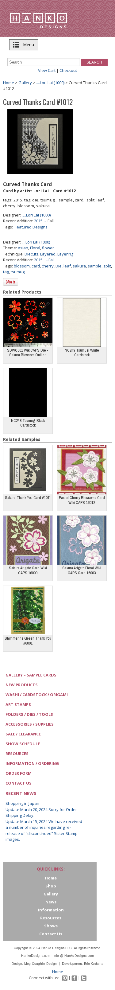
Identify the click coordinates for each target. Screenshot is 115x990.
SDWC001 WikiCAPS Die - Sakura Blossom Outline (27, 353)
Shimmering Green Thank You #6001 (28, 641)
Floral (35, 248)
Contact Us (19, 783)
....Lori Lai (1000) (36, 242)
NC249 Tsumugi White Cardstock (82, 353)
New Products (22, 685)
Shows (51, 926)
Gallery (25, 82)
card (36, 266)
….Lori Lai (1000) (36, 215)
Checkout (68, 70)
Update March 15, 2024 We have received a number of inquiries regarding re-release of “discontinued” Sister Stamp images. (44, 830)
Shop (50, 886)
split (107, 266)
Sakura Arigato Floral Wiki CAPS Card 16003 (81, 570)
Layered (48, 254)
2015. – (41, 221)
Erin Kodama (94, 963)
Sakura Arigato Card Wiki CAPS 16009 (28, 570)
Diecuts (31, 254)
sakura (79, 266)
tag (6, 272)
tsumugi (18, 272)
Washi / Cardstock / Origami (37, 694)
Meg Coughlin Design (40, 963)
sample (95, 266)
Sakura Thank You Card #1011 (28, 497)
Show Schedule (23, 743)
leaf (67, 266)
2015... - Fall (44, 260)
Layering (65, 254)
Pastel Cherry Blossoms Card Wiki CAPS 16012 (82, 500)
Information (51, 910)
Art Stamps (18, 704)
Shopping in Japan (22, 803)
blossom (22, 266)
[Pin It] (10, 282)
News (50, 902)
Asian (23, 248)
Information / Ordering (32, 763)
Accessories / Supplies (30, 724)
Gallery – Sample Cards (31, 675)
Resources (17, 753)
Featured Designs (31, 227)
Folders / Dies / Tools (29, 714)
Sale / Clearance (23, 734)
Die (59, 266)
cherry (48, 266)
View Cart (47, 70)
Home (8, 82)
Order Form (19, 773)
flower (48, 248)
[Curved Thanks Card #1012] (40, 141)
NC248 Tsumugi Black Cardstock (28, 423)
